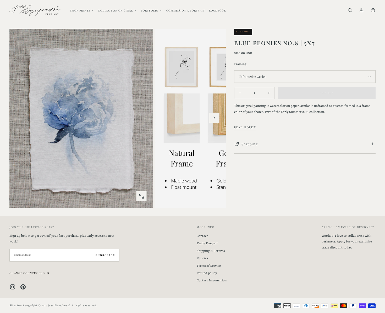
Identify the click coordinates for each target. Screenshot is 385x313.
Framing (240, 64)
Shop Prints (80, 10)
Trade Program (207, 243)
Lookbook (217, 10)
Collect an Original (115, 10)
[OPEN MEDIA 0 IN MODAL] (141, 196)
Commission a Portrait (185, 10)
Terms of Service (209, 266)
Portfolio (149, 10)
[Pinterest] (23, 287)
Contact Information (212, 280)
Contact (202, 236)
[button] (350, 10)
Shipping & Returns (211, 251)
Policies (202, 258)
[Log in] (361, 10)
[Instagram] (12, 287)
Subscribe (105, 255)
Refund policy (207, 273)
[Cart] (373, 10)
